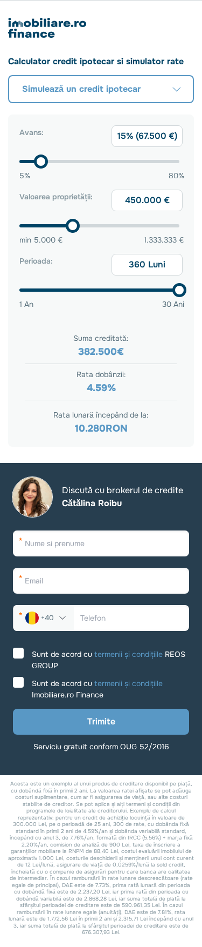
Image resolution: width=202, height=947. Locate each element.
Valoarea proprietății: (56, 197)
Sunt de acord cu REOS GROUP (108, 659)
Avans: (31, 132)
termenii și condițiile (128, 654)
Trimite (101, 721)
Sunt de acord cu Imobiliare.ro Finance (97, 689)
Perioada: (36, 261)
